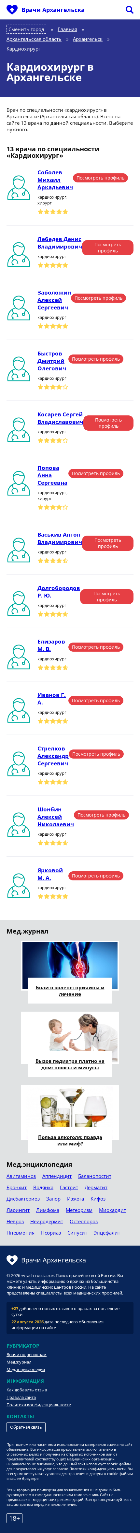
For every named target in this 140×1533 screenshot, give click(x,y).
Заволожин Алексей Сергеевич (54, 300)
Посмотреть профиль (100, 178)
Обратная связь (26, 1427)
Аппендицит (57, 1176)
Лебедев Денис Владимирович (59, 242)
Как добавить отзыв (27, 1390)
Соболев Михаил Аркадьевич (55, 179)
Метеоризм (79, 1210)
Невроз (15, 1221)
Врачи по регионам (27, 1354)
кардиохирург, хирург (52, 200)
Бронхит (17, 1187)
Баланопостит (94, 1176)
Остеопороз (84, 1221)
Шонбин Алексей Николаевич (55, 817)
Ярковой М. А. (50, 873)
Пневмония (21, 1232)
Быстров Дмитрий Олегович (51, 361)
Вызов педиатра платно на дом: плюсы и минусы (70, 1064)
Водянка (43, 1187)
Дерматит (96, 1187)
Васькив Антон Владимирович (59, 538)
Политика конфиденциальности (39, 1405)
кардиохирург (51, 256)
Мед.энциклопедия (26, 1369)
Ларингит (18, 1210)
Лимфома (47, 1210)
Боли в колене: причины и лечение (70, 990)
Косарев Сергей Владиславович (60, 418)
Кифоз (98, 1198)
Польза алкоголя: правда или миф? (70, 1140)
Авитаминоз (21, 1176)
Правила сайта (21, 1397)
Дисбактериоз (23, 1198)
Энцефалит (107, 1232)
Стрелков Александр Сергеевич (53, 756)
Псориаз (51, 1232)
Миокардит (112, 1210)
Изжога (75, 1198)
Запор (53, 1198)
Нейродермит (46, 1221)
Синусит (77, 1232)
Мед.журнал (19, 1362)
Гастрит (69, 1187)
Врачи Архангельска (53, 10)
